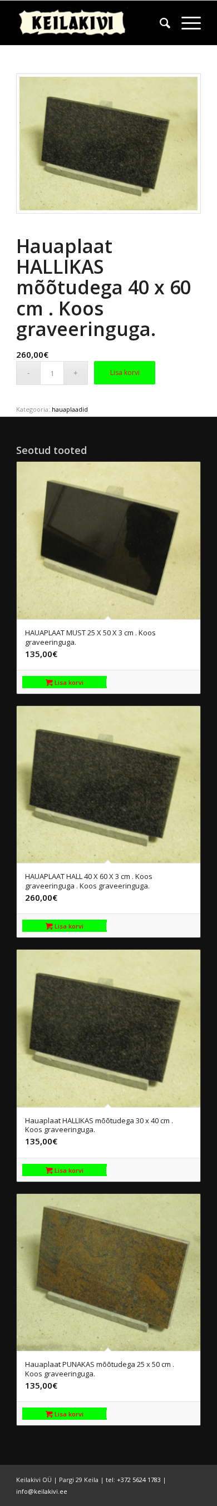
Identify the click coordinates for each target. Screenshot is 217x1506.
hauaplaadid (70, 409)
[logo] (90, 23)
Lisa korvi (125, 372)
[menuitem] (159, 23)
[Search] (159, 23)
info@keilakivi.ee (41, 1491)
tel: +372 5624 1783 (133, 1479)
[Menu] (185, 23)
